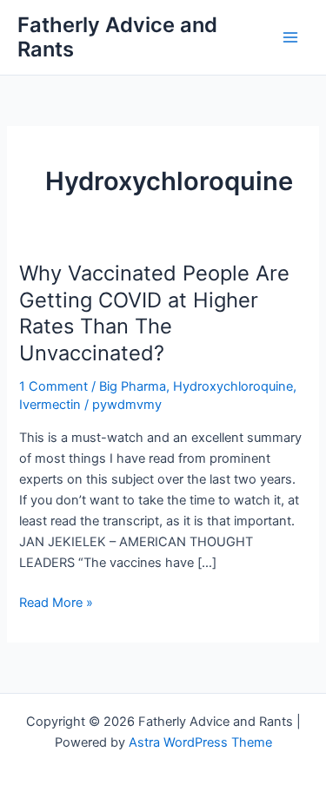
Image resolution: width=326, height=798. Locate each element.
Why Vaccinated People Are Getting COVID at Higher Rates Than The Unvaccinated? (154, 313)
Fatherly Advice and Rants (117, 37)
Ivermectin (50, 404)
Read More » (56, 601)
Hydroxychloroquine (233, 386)
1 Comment (53, 386)
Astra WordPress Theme (200, 742)
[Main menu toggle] (290, 37)
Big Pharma (132, 386)
